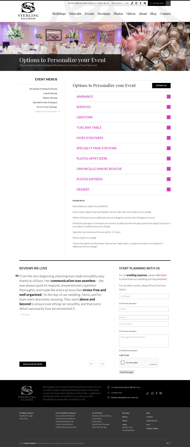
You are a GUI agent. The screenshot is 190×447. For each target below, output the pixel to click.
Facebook (141, 3)
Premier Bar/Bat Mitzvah (64, 421)
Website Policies (152, 428)
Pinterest (145, 3)
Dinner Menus (50, 97)
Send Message (126, 372)
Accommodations (128, 430)
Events (89, 13)
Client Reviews (117, 3)
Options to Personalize (46, 111)
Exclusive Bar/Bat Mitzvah (65, 416)
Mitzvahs (75, 13)
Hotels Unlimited (29, 443)
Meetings (103, 13)
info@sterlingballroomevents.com (124, 397)
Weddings (59, 13)
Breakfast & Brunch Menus (43, 88)
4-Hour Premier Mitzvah (64, 424)
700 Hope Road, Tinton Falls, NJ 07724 (125, 387)
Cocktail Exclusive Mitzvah (65, 419)
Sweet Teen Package (47, 106)
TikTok (132, 3)
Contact (165, 13)
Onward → (102, 364)
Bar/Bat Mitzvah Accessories (66, 427)
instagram (136, 3)
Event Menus (46, 79)
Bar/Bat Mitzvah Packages (66, 413)
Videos (130, 13)
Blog (153, 13)
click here (161, 275)
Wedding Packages (26, 413)
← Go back (92, 364)
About (143, 13)
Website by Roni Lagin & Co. (76, 443)
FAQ (126, 3)
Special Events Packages (45, 102)
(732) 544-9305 (158, 3)
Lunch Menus (50, 93)
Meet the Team (127, 427)
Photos (118, 13)
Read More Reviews (32, 364)
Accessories (23, 419)
